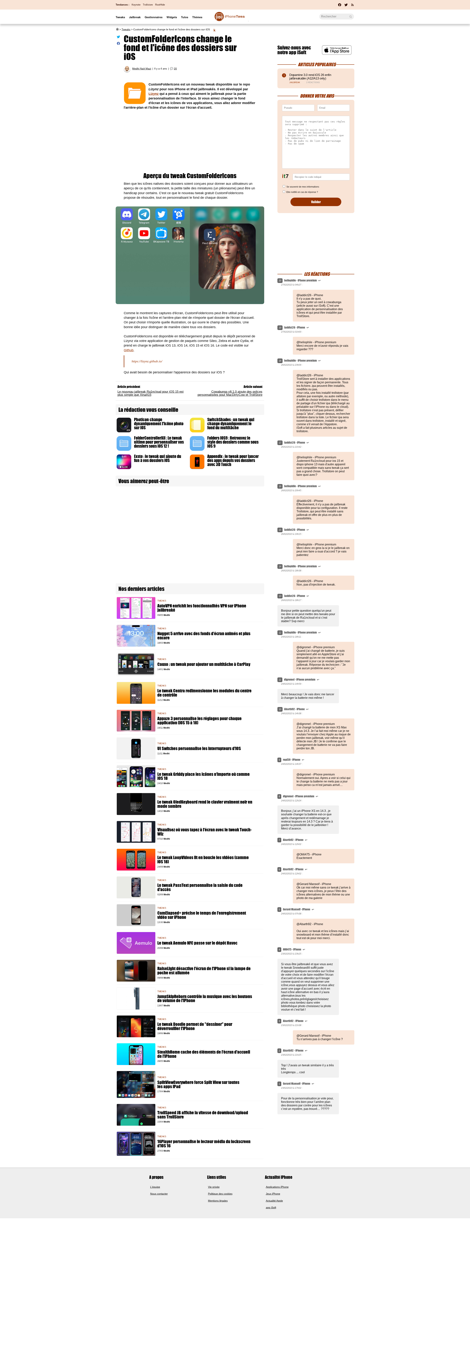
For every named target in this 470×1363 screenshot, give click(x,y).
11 (280, 679)
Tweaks (120, 17)
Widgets (172, 17)
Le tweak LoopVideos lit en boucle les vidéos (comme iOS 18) (203, 859)
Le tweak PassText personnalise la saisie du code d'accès (200, 887)
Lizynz (154, 94)
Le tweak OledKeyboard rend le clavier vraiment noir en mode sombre (204, 804)
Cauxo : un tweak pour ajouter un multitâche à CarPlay (203, 664)
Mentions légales (218, 1200)
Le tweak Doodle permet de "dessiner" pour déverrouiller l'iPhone (194, 1026)
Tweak (229, 18)
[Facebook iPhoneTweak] (339, 6)
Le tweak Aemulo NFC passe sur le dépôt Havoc (197, 943)
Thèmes (197, 17)
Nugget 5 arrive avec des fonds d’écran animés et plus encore (203, 635)
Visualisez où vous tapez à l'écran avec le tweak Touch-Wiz (204, 832)
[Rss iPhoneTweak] (352, 6)
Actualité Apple (274, 1200)
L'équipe (155, 1186)
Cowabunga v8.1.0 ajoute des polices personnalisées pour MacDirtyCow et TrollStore (230, 393)
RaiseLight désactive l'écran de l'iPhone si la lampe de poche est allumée (204, 970)
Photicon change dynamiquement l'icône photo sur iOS (158, 424)
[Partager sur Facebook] (118, 44)
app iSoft (271, 1207)
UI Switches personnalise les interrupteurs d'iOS (199, 748)
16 (280, 486)
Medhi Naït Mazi (141, 68)
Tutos (184, 17)
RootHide (160, 4)
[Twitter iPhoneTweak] (346, 6)
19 (280, 327)
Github (128, 350)
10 (280, 709)
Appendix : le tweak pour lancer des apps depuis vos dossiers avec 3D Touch (233, 460)
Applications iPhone (277, 1186)
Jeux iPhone (273, 1193)
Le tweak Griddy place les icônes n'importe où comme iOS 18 (203, 776)
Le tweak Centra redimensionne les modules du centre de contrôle (204, 693)
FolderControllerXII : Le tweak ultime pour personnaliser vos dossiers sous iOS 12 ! (159, 442)
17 (280, 442)
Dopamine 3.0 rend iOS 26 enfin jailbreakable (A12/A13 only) (310, 76)
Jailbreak (135, 17)
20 (175, 68)
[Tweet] (118, 37)
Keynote (136, 4)
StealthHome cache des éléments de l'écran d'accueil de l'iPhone (203, 1054)
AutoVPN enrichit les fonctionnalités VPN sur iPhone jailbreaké (201, 608)
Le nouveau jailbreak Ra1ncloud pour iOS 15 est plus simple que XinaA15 (151, 393)
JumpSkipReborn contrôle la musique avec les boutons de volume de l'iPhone (204, 998)
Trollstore (148, 4)
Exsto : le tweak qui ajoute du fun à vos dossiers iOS (157, 458)
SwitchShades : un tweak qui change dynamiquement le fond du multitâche (230, 424)
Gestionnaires (153, 17)
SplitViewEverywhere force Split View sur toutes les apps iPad (198, 1084)
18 (280, 360)
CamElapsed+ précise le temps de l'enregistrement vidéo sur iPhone (201, 915)
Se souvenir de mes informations (302, 186)
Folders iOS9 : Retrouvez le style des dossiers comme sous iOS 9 (232, 442)
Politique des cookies (220, 1193)
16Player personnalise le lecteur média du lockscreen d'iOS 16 (203, 1143)
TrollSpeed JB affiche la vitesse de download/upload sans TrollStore (202, 1115)
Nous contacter (159, 1193)
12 (280, 632)
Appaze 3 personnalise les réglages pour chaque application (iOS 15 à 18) (199, 720)
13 (280, 596)
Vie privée (214, 1186)
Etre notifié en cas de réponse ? (302, 192)
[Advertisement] (190, 141)
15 (280, 530)
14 (280, 566)
